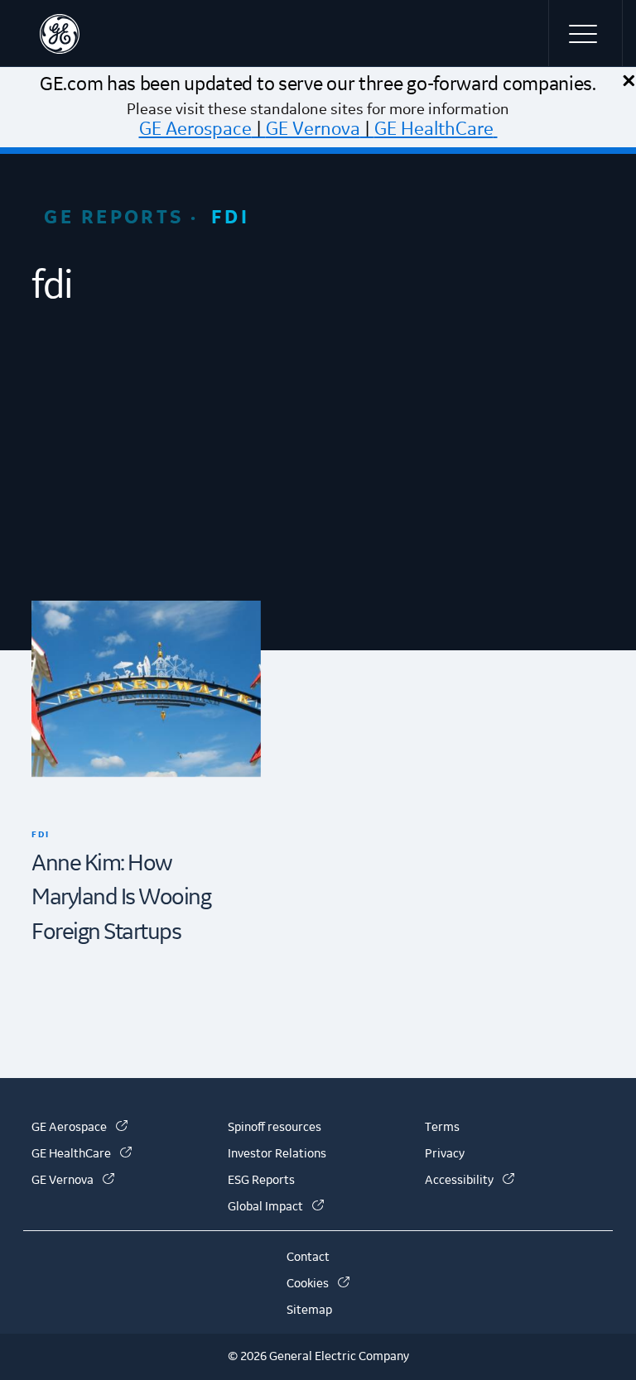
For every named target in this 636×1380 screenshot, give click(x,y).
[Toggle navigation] (585, 33)
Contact (308, 1257)
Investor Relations (277, 1154)
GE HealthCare (434, 129)
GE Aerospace (195, 129)
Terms (442, 1127)
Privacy (445, 1154)
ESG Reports (261, 1180)
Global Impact (276, 1207)
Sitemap (309, 1310)
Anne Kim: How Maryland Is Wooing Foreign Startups (120, 898)
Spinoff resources (274, 1127)
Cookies (318, 1284)
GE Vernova (313, 129)
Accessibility (469, 1180)
